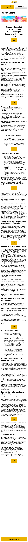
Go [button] (14, 40)
